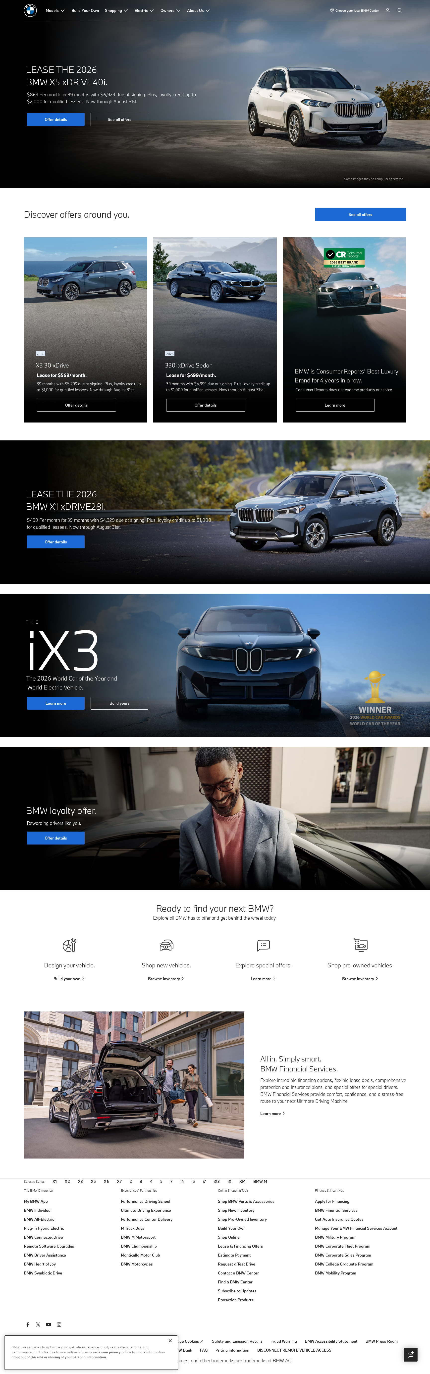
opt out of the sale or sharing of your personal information (60, 1357)
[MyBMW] (388, 10)
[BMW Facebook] (27, 1325)
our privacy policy (117, 1352)
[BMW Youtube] (48, 1325)
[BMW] (30, 10)
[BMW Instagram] (59, 1325)
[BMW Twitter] (38, 1325)
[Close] (170, 1340)
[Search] (400, 10)
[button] (411, 1355)
